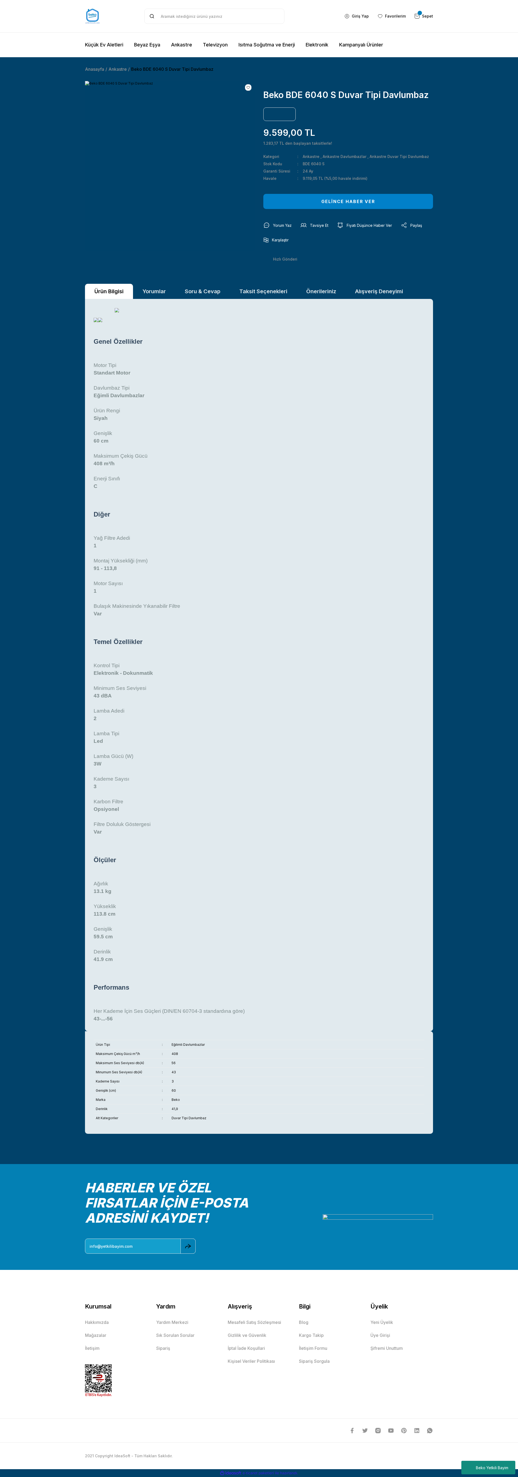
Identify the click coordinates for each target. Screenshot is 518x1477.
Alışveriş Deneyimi (379, 291)
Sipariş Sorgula (314, 1361)
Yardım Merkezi (172, 1322)
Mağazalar (95, 1335)
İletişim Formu (313, 1348)
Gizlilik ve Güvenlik (247, 1335)
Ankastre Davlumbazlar (344, 156)
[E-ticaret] (258, 1473)
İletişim (92, 1348)
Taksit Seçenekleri (263, 291)
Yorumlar (154, 291)
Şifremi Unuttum (386, 1348)
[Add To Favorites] (248, 87)
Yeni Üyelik (381, 1322)
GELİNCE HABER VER (348, 201)
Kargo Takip (311, 1335)
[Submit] (188, 1246)
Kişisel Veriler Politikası (251, 1361)
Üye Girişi (380, 1335)
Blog (303, 1322)
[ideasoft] (230, 1473)
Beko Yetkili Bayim (492, 1467)
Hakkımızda (97, 1322)
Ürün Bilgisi (109, 291)
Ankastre (311, 156)
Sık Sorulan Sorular (175, 1335)
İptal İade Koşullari (246, 1348)
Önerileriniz (321, 291)
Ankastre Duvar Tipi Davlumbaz (399, 156)
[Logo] (92, 16)
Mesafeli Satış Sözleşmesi (254, 1322)
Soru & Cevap (202, 291)
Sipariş (163, 1348)
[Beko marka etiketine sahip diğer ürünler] (279, 114)
